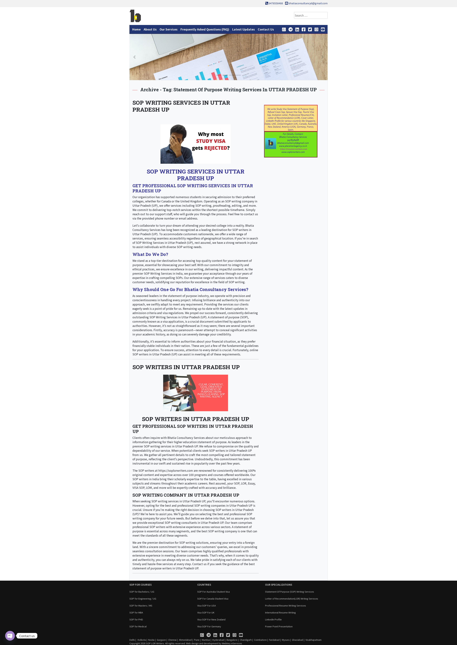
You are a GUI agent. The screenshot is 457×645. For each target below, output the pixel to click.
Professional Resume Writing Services (285, 605)
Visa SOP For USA (206, 605)
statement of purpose (182, 296)
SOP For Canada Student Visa (212, 598)
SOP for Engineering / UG (142, 598)
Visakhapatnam (313, 639)
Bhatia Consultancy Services (186, 437)
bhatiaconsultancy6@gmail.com (308, 3)
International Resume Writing (280, 612)
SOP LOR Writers (155, 643)
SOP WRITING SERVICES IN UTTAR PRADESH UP (181, 106)
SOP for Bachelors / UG (141, 591)
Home (136, 29)
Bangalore (232, 639)
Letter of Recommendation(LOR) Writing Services (291, 598)
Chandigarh (246, 639)
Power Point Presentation (279, 626)
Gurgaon (161, 639)
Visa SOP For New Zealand (211, 619)
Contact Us (266, 29)
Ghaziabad (297, 639)
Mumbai (206, 639)
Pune (196, 639)
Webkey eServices (232, 643)
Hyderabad (218, 639)
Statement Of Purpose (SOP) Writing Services (289, 591)
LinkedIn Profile (273, 619)
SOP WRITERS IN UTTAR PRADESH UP (186, 367)
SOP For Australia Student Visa (213, 591)
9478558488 (276, 3)
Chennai (172, 639)
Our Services (168, 29)
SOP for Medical (138, 626)
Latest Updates (243, 29)
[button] (134, 57)
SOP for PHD (136, 619)
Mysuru (286, 639)
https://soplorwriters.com (175, 470)
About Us (150, 29)
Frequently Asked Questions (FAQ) (204, 29)
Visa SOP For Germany (209, 626)
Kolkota (141, 639)
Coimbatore (260, 639)
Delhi (132, 639)
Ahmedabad (185, 639)
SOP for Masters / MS (140, 605)
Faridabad (274, 639)
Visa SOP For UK (205, 612)
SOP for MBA (136, 612)
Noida (151, 639)
